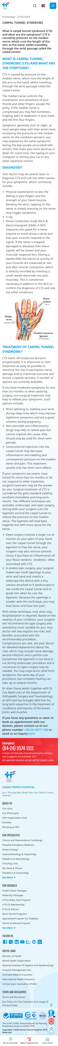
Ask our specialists (10, 1043)
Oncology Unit (10, 863)
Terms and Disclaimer (13, 997)
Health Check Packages (14, 890)
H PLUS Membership (13, 904)
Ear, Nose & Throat (12, 868)
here (32, 733)
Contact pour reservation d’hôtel (19, 983)
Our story (7, 808)
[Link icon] (5, 941)
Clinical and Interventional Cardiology (22, 840)
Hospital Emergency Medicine (18, 844)
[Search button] (35, 6)
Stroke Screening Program (16, 923)
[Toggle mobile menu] (53, 5)
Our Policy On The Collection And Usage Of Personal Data (25, 1003)
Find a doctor (47, 1043)
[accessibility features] (51, 1012)
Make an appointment (29, 1043)
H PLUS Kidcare (10, 909)
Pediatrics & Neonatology (15, 858)
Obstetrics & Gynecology (15, 872)
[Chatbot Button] (51, 1021)
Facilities (6, 822)
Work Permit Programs (14, 913)
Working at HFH (10, 827)
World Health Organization (16, 960)
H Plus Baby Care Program (16, 899)
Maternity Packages (12, 895)
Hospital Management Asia (16, 969)
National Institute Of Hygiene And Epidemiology (28, 965)
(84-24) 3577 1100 (36, 730)
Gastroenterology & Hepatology (19, 854)
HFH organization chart (14, 817)
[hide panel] (51, 1005)
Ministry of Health (11, 956)
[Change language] (43, 5)
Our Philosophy (10, 813)
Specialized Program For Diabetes (20, 918)
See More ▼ (9, 877)
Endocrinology (10, 849)
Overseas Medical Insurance (17, 974)
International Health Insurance (18, 979)
